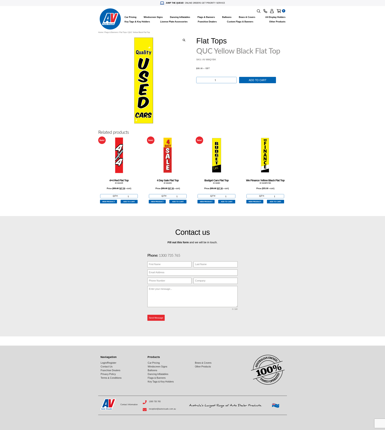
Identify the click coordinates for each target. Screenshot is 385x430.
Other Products (277, 21)
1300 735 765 (169, 255)
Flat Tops (123, 32)
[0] (279, 11)
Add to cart (257, 80)
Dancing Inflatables (180, 17)
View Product (108, 202)
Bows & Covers (247, 17)
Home (100, 32)
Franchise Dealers (207, 21)
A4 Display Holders (275, 17)
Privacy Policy (108, 374)
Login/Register (108, 363)
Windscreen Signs (153, 17)
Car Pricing (130, 17)
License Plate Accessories (174, 21)
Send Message (156, 318)
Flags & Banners (206, 17)
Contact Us (106, 366)
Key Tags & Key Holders (137, 21)
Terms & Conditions (111, 378)
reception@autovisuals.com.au (162, 409)
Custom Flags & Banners (240, 21)
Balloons (226, 17)
